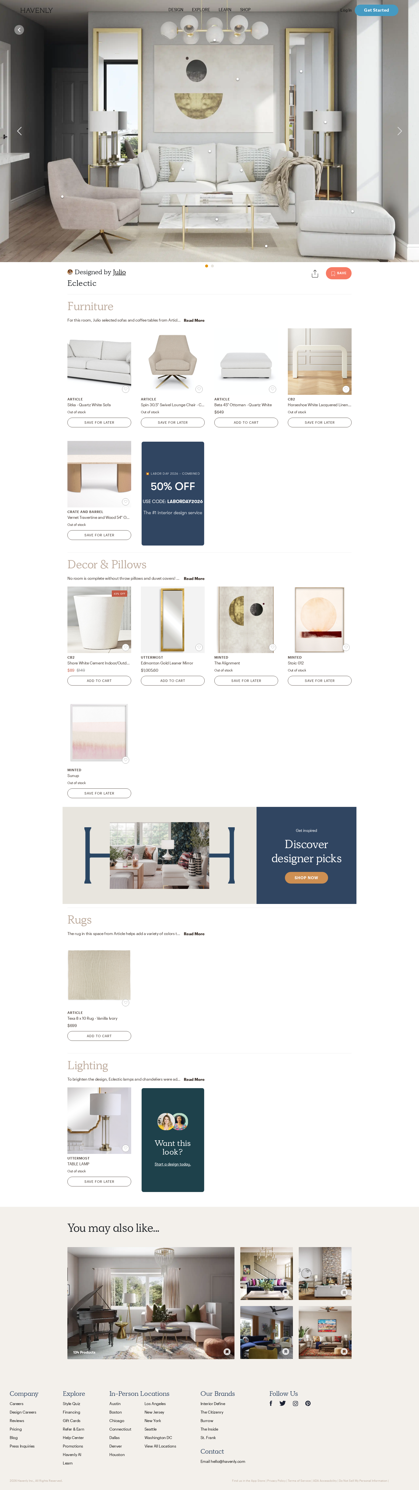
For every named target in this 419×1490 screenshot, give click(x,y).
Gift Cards (72, 1420)
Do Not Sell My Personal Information (363, 1480)
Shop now (306, 877)
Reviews (17, 1420)
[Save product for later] (125, 389)
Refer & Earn (73, 1429)
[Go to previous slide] (11, 131)
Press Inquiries (22, 1446)
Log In (346, 10)
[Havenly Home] (52, 10)
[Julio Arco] (70, 272)
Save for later (99, 422)
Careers (16, 1403)
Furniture (90, 306)
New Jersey (154, 1412)
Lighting (87, 1065)
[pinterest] (308, 1403)
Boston (115, 1412)
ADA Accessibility (325, 1480)
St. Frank (208, 1437)
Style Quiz (71, 1403)
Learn (68, 1463)
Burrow (207, 1420)
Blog (13, 1437)
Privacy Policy (276, 1480)
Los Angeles (155, 1403)
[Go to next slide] (407, 131)
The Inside (209, 1429)
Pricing (16, 1429)
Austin (115, 1403)
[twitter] (282, 1403)
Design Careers (23, 1412)
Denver (115, 1446)
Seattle (151, 1429)
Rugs (79, 920)
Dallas (114, 1437)
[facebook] (270, 1403)
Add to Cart (246, 422)
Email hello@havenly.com (223, 1461)
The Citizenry (212, 1412)
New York (153, 1420)
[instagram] (295, 1403)
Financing (71, 1412)
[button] (173, 494)
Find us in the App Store (248, 1480)
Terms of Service (299, 1480)
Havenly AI (72, 1454)
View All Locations (160, 1446)
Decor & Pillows (106, 564)
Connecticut (120, 1429)
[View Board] (150, 1303)
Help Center (73, 1437)
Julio (119, 271)
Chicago (116, 1420)
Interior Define (213, 1403)
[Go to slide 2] (212, 266)
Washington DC (158, 1437)
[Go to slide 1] (206, 266)
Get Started (376, 10)
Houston (117, 1454)
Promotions (73, 1446)
